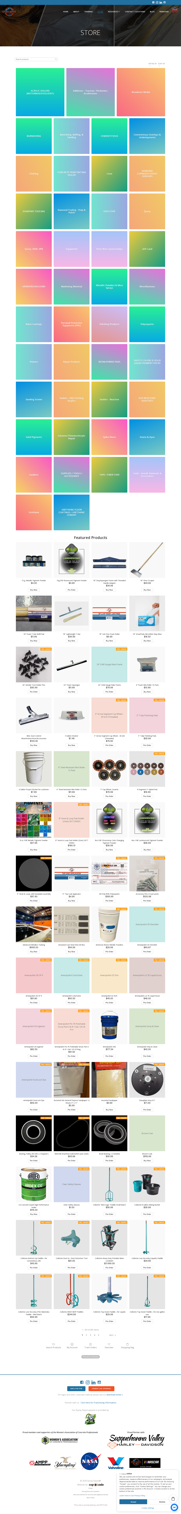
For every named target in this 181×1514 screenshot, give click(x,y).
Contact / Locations (135, 11)
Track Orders (90, 1347)
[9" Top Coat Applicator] (72, 873)
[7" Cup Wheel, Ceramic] (109, 769)
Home (65, 11)
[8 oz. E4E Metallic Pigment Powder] (34, 820)
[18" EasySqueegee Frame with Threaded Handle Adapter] (109, 560)
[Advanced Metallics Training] (34, 924)
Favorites (109, 1347)
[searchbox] (36, 59)
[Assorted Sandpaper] (109, 1080)
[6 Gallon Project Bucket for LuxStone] (34, 769)
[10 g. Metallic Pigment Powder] (34, 560)
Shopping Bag (127, 1347)
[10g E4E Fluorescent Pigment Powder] (72, 560)
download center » (115, 1394)
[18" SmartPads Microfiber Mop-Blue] (147, 613)
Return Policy (90, 1498)
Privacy (90, 1488)
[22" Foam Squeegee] (72, 664)
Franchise (164, 11)
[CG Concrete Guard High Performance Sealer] (34, 1184)
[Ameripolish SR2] (109, 1026)
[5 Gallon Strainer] (72, 715)
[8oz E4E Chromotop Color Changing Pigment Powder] (109, 820)
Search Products (53, 1347)
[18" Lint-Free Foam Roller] (109, 613)
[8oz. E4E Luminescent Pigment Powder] (147, 820)
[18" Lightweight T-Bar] (72, 613)
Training (88, 11)
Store (100, 11)
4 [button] (94, 1335)
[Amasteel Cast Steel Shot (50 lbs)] (72, 924)
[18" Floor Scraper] (147, 560)
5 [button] (98, 1335)
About (76, 11)
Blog (152, 11)
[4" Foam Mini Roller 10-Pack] (147, 664)
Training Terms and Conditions (90, 1491)
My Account (72, 1347)
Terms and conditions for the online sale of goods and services (90, 1494)
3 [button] (90, 1335)
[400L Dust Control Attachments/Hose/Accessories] (34, 715)
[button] (113, 1335)
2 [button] (86, 1335)
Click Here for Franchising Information (98, 1402)
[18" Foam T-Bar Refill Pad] (34, 613)
